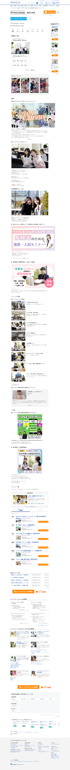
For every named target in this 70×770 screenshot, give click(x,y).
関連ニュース (14, 710)
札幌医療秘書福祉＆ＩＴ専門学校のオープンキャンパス (34, 722)
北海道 (28, 7)
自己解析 (19, 6)
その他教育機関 (45, 6)
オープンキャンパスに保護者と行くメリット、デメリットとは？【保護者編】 (40, 652)
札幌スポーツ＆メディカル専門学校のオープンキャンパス (43, 722)
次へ (59, 724)
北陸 (35, 749)
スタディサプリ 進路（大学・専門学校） (15, 7)
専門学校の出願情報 (27, 746)
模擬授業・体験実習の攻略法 (14, 665)
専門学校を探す (22, 7)
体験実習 (11, 679)
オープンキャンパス (51, 6)
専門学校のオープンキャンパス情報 (29, 745)
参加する (55, 39)
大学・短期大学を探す (13, 744)
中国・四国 (27, 750)
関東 (29, 749)
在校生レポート (20, 19)
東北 (27, 749)
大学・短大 (35, 6)
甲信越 (31, 749)
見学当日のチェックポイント (24, 623)
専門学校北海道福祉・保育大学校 (34, 7)
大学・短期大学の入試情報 (14, 746)
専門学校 (40, 6)
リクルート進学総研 (18, 761)
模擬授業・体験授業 (13, 677)
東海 (33, 749)
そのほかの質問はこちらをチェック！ (43, 625)
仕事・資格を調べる (41, 744)
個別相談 (11, 678)
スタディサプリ (12, 761)
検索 (37, 3)
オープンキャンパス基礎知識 (14, 662)
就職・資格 (24, 18)
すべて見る (47, 587)
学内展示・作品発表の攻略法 (14, 666)
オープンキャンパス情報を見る (30, 506)
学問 (29, 6)
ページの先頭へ (57, 716)
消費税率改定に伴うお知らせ (55, 757)
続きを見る (56, 37)
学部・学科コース (16, 19)
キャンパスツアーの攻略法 (14, 663)
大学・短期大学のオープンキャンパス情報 (16, 745)
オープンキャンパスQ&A (21, 656)
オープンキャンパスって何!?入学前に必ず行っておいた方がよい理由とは (23, 633)
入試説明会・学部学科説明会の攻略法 (15, 664)
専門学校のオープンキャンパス (20, 8)
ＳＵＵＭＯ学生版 (23, 761)
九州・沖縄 (31, 750)
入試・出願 (57, 6)
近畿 (25, 750)
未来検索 (15, 6)
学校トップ (12, 18)
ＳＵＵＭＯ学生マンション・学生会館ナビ (32, 761)
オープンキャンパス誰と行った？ (43, 623)
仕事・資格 (25, 6)
